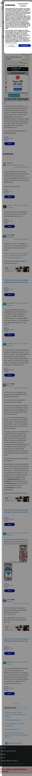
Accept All (24, 46)
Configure (11, 46)
